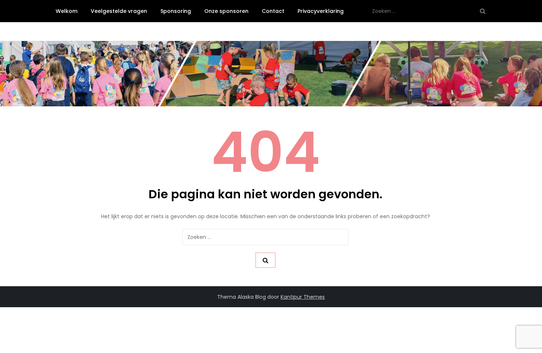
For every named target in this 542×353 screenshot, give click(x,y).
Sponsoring (175, 11)
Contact (273, 11)
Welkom (66, 11)
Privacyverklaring (321, 11)
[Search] (482, 11)
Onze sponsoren (226, 11)
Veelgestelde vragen (119, 11)
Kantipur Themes (303, 297)
